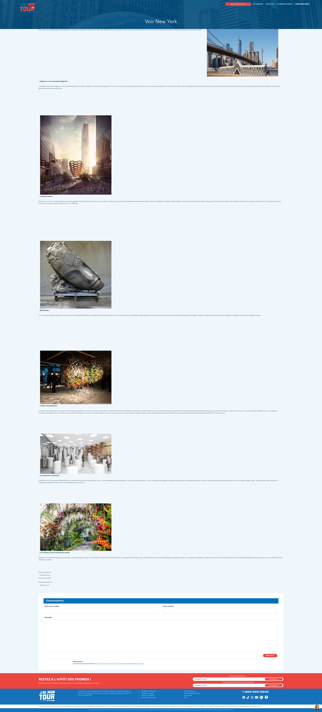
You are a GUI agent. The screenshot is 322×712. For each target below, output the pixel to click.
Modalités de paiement (148, 691)
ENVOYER (269, 655)
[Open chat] (317, 707)
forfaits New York (45, 575)
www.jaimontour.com (174, 706)
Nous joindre (188, 695)
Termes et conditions (147, 695)
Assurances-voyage (147, 693)
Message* (48, 617)
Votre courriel (168, 606)
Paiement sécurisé (189, 691)
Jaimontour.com (44, 585)
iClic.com (231, 709)
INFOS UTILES (270, 4)
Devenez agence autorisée (192, 693)
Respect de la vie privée (148, 697)
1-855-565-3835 (301, 4)
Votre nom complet (52, 606)
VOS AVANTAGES (258, 4)
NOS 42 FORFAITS (239, 4)
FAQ (185, 697)
